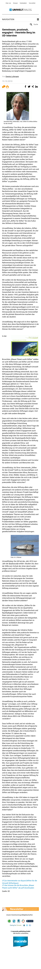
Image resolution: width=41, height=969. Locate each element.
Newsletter (32, 3)
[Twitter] (29, 87)
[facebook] (25, 87)
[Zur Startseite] (20, 9)
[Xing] (33, 87)
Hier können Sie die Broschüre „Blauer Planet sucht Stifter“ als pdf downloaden (18, 886)
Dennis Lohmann (12, 76)
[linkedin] (36, 87)
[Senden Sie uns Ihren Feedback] (3, 87)
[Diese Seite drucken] (7, 87)
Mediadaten (23, 3)
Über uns (8, 3)
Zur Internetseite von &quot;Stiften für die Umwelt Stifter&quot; (19, 882)
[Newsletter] (20, 909)
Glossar (15, 3)
